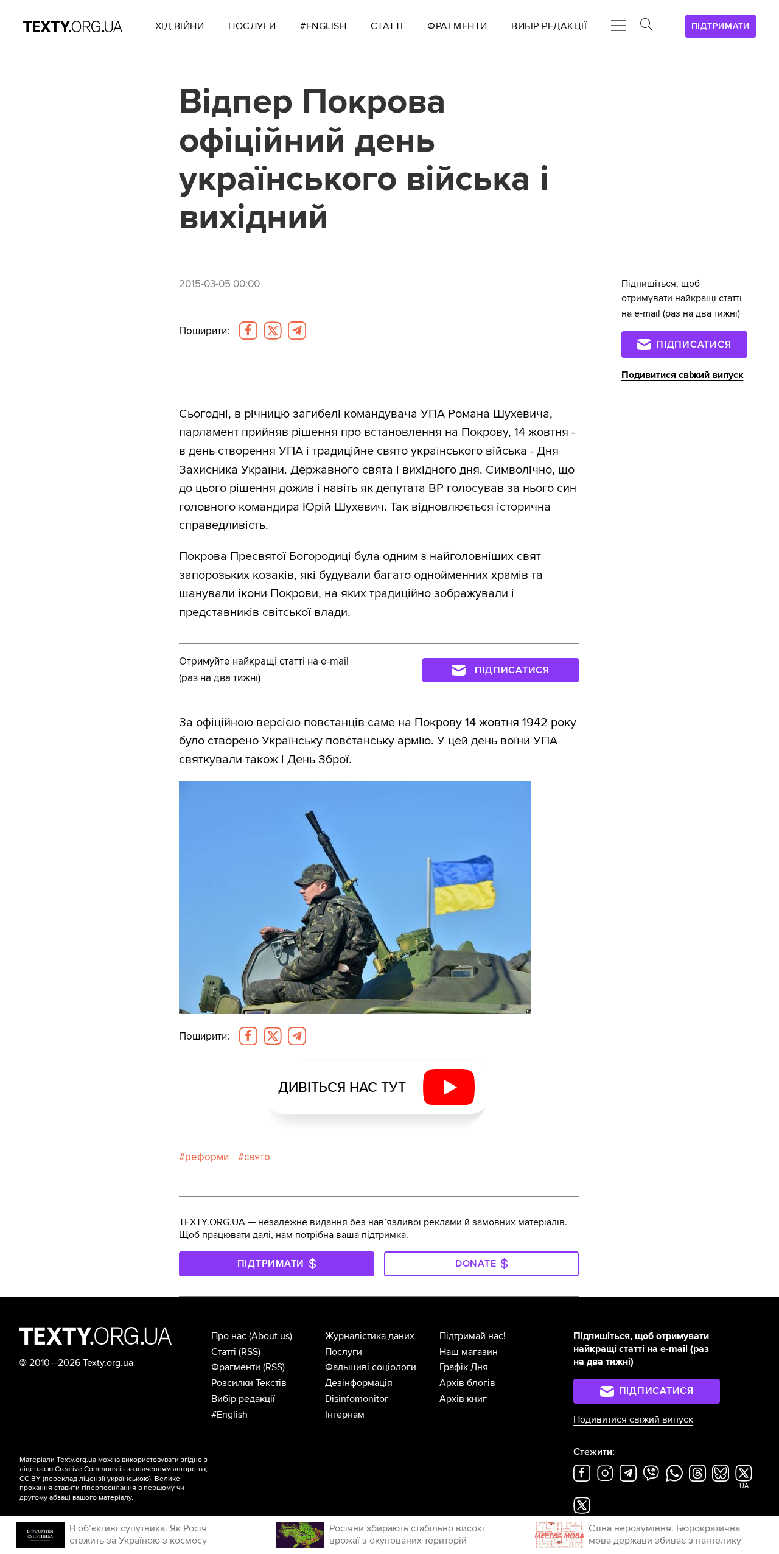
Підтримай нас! (472, 1336)
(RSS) (249, 1352)
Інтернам (345, 1415)
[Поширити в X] (273, 330)
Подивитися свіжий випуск (682, 375)
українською (128, 1478)
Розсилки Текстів (249, 1383)
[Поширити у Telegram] (297, 330)
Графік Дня (463, 1367)
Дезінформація (359, 1383)
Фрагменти (235, 1367)
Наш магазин (468, 1352)
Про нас (228, 1336)
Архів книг (463, 1399)
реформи (207, 1156)
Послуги (343, 1352)
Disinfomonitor (356, 1399)
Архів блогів (467, 1383)
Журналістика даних (369, 1336)
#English (229, 1415)
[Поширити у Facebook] (248, 330)
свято (257, 1156)
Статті (223, 1352)
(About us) (270, 1336)
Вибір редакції (243, 1399)
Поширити (204, 330)
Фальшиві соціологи (370, 1367)
